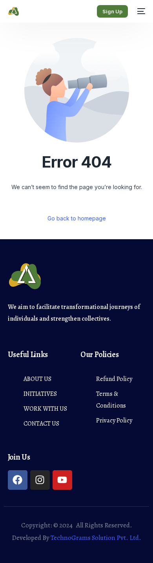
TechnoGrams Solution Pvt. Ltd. (96, 537)
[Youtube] (62, 480)
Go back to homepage (76, 218)
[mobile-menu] (140, 11)
